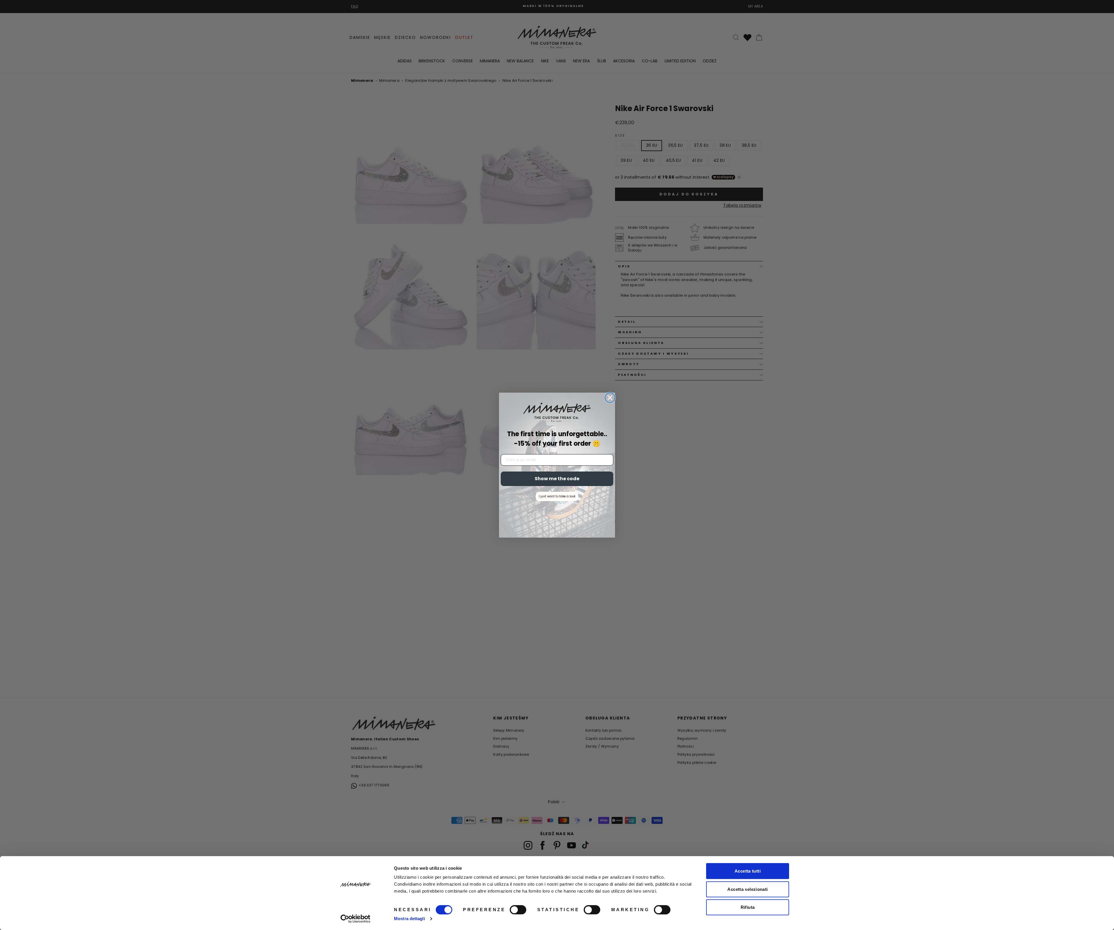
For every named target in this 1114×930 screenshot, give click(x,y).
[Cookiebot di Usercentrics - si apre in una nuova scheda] (355, 918)
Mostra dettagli (409, 918)
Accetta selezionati (747, 889)
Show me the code (557, 478)
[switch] (518, 909)
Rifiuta (748, 907)
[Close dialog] (610, 398)
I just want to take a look (557, 496)
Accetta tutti (748, 871)
